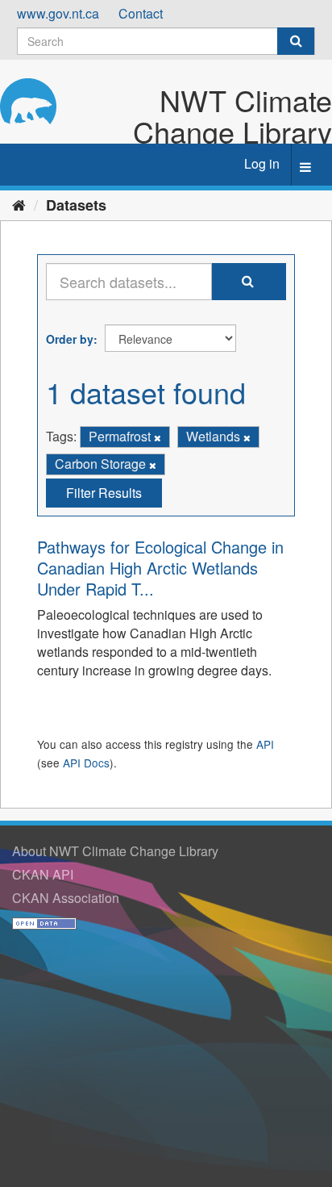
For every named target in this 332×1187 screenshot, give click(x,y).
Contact (140, 13)
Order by (69, 339)
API (265, 744)
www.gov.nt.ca (58, 13)
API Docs (86, 762)
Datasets (76, 204)
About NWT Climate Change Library (115, 851)
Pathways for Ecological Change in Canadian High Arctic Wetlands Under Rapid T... (160, 567)
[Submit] (295, 41)
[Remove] (157, 437)
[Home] (19, 204)
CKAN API (42, 874)
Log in (262, 163)
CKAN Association (65, 897)
